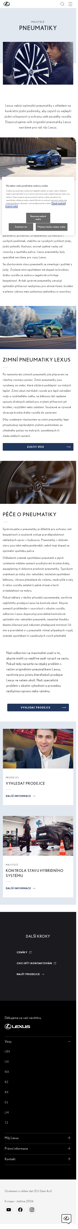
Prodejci (12, 777)
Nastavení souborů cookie (38, 217)
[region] (38, 206)
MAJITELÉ (12, 864)
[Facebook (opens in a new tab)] (20, 1210)
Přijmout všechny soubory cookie (51, 227)
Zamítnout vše (21, 227)
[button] (14, 4)
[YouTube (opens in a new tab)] (9, 1210)
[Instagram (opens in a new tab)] (32, 1210)
